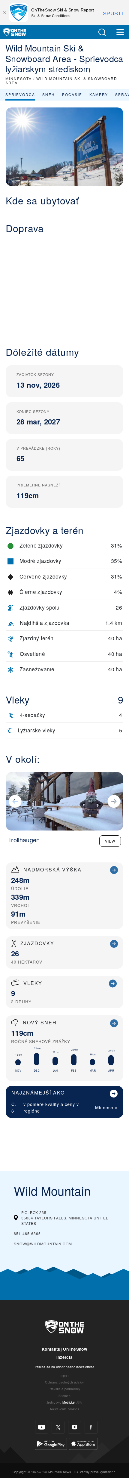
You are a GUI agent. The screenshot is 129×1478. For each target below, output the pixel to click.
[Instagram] (74, 1427)
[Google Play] (51, 1442)
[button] (102, 32)
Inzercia (64, 1357)
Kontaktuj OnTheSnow (64, 1349)
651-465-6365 (27, 1233)
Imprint (64, 1375)
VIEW (110, 840)
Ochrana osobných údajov (64, 1382)
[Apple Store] (83, 1442)
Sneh (48, 94)
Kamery (98, 94)
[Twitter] (58, 1427)
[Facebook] (91, 1427)
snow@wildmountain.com (43, 1243)
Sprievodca (20, 94)
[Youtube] (41, 1427)
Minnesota (106, 1107)
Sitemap (64, 1395)
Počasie (72, 94)
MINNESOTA (18, 78)
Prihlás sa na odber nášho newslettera (64, 1366)
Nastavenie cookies (64, 1409)
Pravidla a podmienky (64, 1388)
